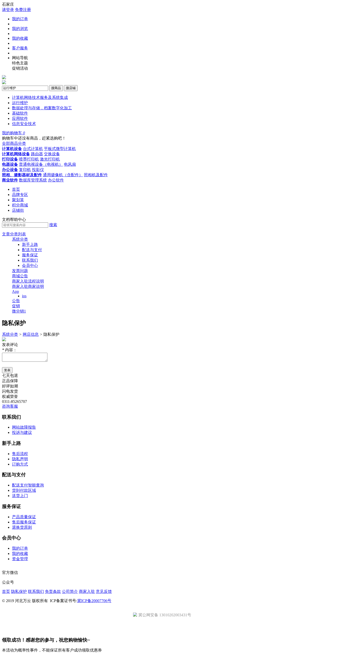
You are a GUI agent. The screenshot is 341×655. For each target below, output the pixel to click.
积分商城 (20, 205)
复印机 (25, 169)
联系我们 (30, 260)
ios (24, 296)
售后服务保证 (24, 522)
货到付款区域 (24, 490)
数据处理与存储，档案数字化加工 (42, 108)
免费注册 (23, 9)
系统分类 (20, 239)
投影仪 (38, 169)
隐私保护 (19, 591)
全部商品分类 (14, 143)
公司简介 (70, 591)
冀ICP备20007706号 (94, 601)
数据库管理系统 (33, 180)
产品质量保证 (24, 517)
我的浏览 (20, 28)
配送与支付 (32, 250)
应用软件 (20, 118)
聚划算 (18, 200)
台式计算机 (33, 149)
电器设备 (10, 164)
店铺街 (18, 210)
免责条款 (53, 591)
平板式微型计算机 (60, 149)
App (15, 291)
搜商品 (56, 88)
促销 (16, 306)
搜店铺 (71, 88)
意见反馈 (104, 591)
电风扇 (70, 164)
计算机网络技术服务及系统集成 (40, 97)
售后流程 (20, 454)
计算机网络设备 (16, 154)
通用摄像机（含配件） (63, 175)
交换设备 (52, 154)
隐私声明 (20, 459)
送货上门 (20, 495)
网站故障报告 (24, 427)
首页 (16, 189)
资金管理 (20, 559)
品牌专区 (20, 194)
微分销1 (19, 311)
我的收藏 (20, 38)
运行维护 (20, 103)
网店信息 (31, 334)
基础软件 (20, 113)
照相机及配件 (96, 175)
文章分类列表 (14, 234)
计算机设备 (12, 149)
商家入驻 (87, 591)
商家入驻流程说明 (28, 281)
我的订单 (20, 19)
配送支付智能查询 (28, 485)
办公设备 (10, 169)
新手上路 (30, 244)
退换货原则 (22, 527)
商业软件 (10, 180)
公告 (16, 301)
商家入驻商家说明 (28, 286)
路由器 (37, 154)
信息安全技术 (24, 124)
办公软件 (56, 180)
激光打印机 (50, 159)
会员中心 (30, 265)
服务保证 (30, 255)
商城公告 (20, 276)
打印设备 (10, 159)
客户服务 (20, 48)
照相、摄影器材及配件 (22, 175)
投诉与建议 (22, 432)
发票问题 (20, 271)
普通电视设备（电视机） (41, 164)
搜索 (53, 225)
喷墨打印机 (29, 159)
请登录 (8, 9)
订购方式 (20, 464)
